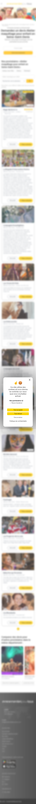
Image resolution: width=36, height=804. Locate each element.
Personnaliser (18, 417)
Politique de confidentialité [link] (18, 421)
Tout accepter (18, 410)
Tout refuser (18, 413)
